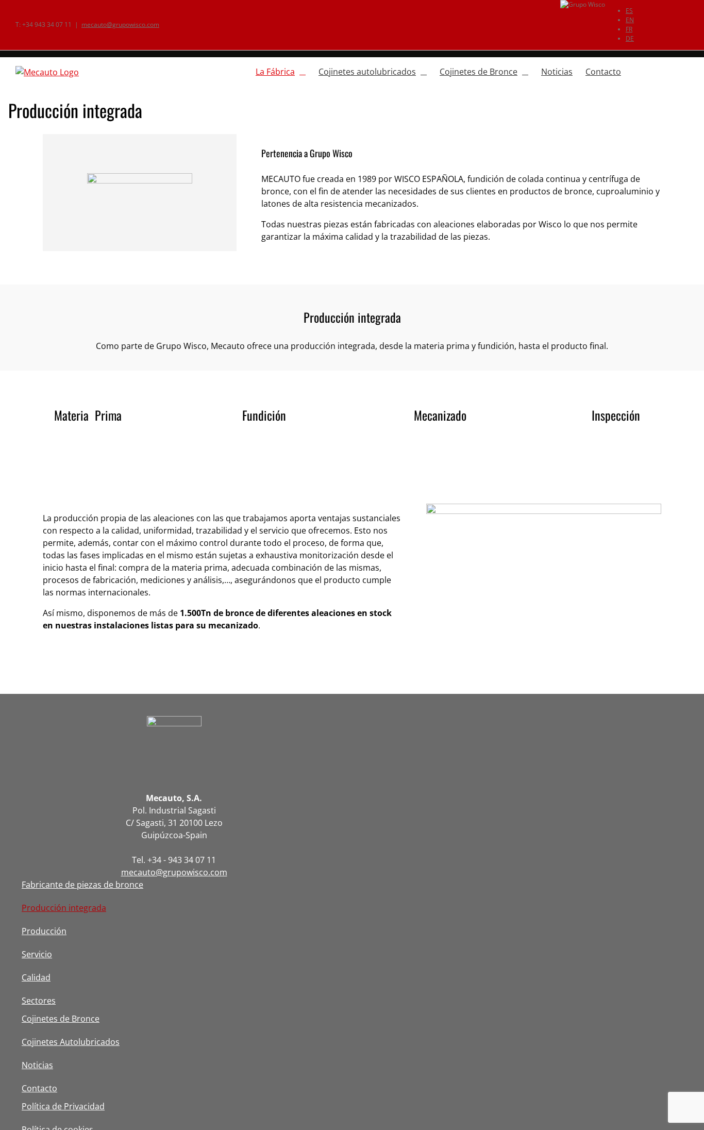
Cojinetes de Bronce (60, 1018)
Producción (44, 931)
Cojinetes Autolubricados (71, 1042)
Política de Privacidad (63, 1106)
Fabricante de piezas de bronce (82, 884)
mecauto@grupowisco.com (120, 24)
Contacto (39, 1088)
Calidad (36, 977)
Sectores (39, 1000)
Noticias (37, 1065)
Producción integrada (64, 907)
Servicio (37, 954)
